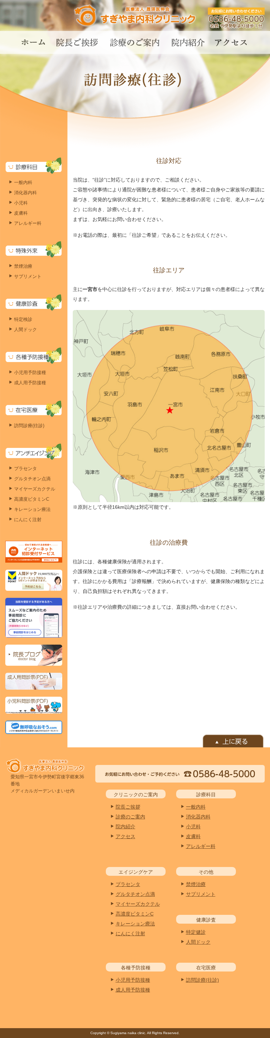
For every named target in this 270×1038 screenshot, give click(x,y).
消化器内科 (25, 192)
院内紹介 (125, 826)
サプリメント (27, 276)
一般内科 (23, 182)
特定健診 (196, 932)
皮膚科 (21, 213)
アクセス (125, 836)
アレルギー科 (27, 223)
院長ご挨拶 (128, 807)
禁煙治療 (23, 266)
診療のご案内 (130, 816)
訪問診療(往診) (29, 425)
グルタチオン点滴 (32, 478)
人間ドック (25, 329)
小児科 (21, 202)
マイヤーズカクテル (34, 489)
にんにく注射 (27, 519)
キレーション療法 (32, 509)
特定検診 (23, 319)
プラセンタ (25, 468)
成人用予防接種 (30, 382)
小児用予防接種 (30, 372)
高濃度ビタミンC (31, 499)
